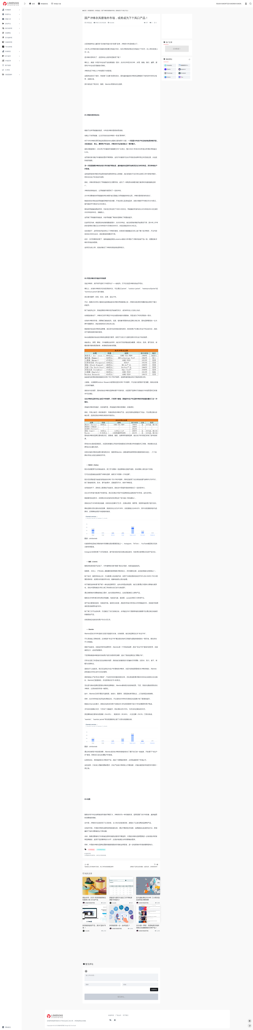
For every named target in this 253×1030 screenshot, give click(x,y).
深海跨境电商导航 (90, 903)
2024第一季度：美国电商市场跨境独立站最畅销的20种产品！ (147, 926)
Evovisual (73, 1025)
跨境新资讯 (91, 10)
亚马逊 (123, 498)
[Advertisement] (121, 34)
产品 (142, 239)
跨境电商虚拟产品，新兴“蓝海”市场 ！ (94, 926)
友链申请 (111, 1015)
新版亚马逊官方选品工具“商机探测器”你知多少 (120, 899)
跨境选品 (97, 10)
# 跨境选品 (91, 849)
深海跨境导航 (60, 1025)
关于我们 (125, 1015)
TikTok (135, 544)
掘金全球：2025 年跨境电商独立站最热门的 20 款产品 (94, 899)
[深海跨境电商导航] (55, 1017)
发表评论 (154, 989)
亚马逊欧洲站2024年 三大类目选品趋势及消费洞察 (148, 899)
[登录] (246, 4)
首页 (85, 10)
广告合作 (118, 1015)
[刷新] (189, 59)
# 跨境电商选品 (101, 849)
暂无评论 (89, 964)
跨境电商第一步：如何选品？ (119, 925)
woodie (111, 22)
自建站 (131, 498)
